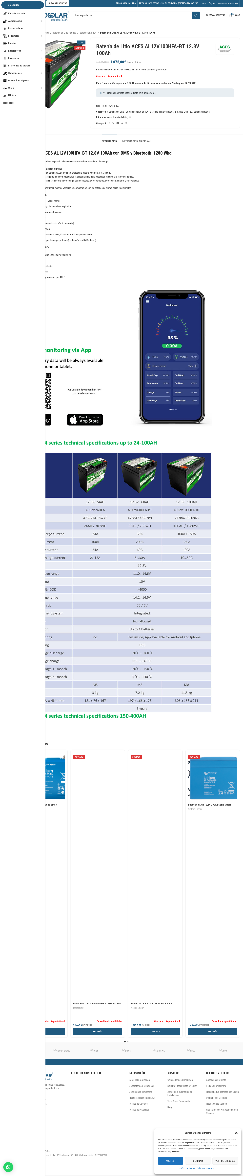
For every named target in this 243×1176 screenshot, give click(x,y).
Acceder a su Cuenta (216, 1079)
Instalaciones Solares (216, 1103)
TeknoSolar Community (178, 1101)
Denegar (198, 1160)
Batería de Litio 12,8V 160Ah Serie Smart (152, 1003)
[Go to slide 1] (125, 1041)
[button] (236, 1133)
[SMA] (191, 1050)
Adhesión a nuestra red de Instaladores (179, 1093)
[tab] (109, 140)
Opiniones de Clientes (216, 1097)
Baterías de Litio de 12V (137, 111)
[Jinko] (223, 1050)
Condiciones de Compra (140, 1091)
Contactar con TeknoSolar (141, 1085)
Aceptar (170, 1160)
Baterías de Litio (116, 111)
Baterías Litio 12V (88, 32)
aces (109, 117)
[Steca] (126, 1050)
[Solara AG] (159, 1050)
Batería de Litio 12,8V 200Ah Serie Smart (209, 804)
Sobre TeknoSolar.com (139, 1079)
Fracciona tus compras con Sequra (222, 1091)
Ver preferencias (225, 1160)
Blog (169, 1107)
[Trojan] (94, 1050)
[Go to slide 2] (128, 1041)
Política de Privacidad (139, 1109)
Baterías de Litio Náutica (64, 32)
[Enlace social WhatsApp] (126, 123)
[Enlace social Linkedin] (122, 123)
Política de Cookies (187, 1168)
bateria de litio (120, 117)
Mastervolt (78, 1008)
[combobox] (136, 15)
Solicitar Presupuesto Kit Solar (182, 1085)
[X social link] (113, 123)
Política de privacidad (206, 1168)
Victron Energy (137, 1008)
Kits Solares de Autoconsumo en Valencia (222, 1111)
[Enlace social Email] (118, 123)
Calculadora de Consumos (180, 1079)
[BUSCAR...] (196, 15)
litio (130, 117)
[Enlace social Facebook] (109, 123)
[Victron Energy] (62, 1050)
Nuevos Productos (58, 3)
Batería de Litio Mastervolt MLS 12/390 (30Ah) (97, 1003)
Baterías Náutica (202, 111)
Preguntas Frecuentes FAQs (142, 1097)
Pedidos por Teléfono (216, 1085)
